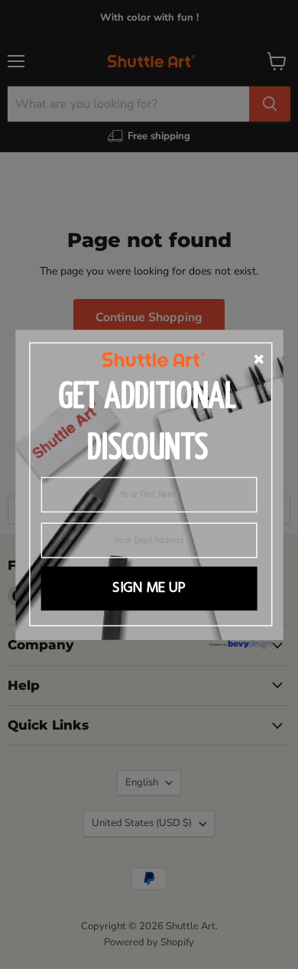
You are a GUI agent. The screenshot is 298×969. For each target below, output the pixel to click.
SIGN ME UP (149, 587)
